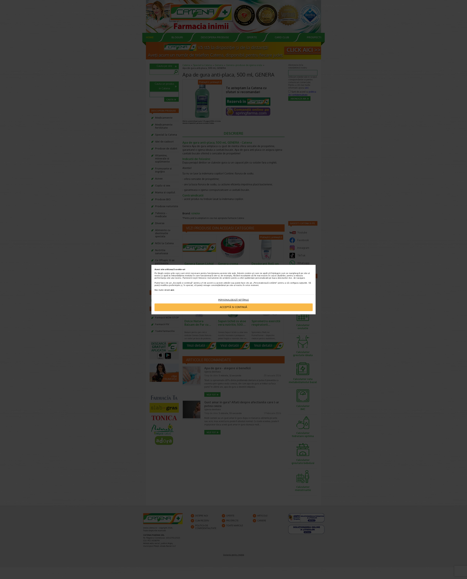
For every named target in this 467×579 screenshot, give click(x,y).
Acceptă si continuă (233, 307)
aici (172, 290)
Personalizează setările (233, 300)
